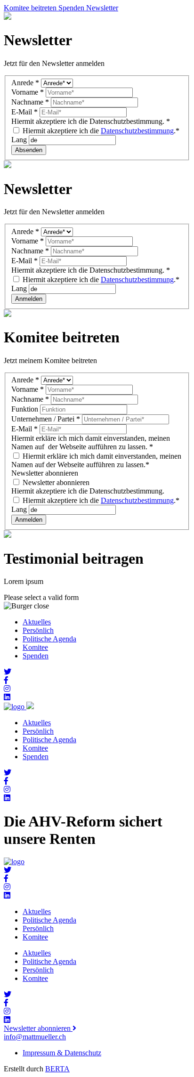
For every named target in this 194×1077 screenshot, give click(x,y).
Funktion (25, 409)
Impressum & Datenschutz (62, 1053)
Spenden (35, 656)
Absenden (28, 150)
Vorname (27, 92)
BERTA (57, 1069)
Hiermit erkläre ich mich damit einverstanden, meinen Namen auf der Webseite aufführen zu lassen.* (96, 460)
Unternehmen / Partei (45, 419)
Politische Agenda (49, 639)
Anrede (25, 83)
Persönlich (38, 630)
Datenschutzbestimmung (137, 131)
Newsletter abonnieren (55, 482)
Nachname (30, 102)
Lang (20, 140)
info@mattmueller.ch (35, 1037)
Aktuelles (37, 622)
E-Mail (24, 112)
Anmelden (28, 298)
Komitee (35, 647)
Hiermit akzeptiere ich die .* (100, 131)
